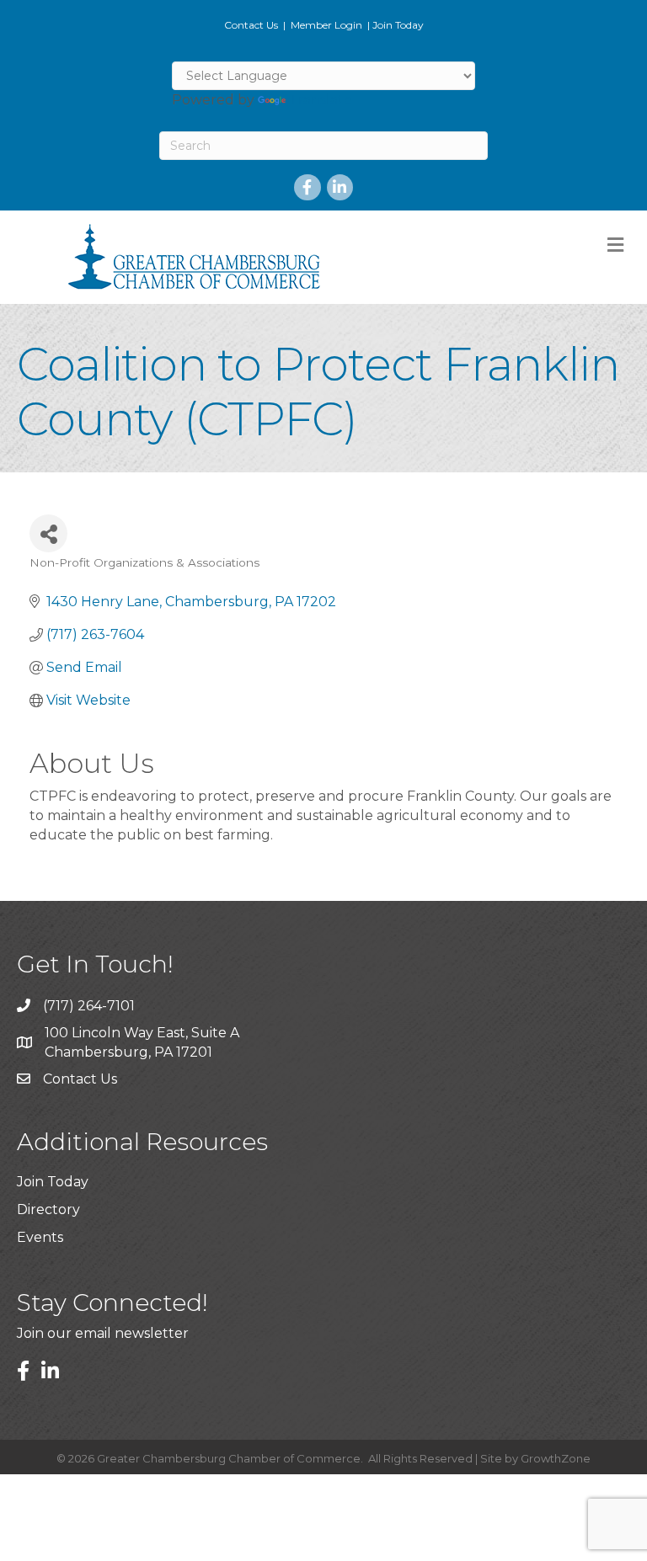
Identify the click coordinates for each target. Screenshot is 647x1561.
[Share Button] (48, 533)
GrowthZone (556, 1458)
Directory (48, 1209)
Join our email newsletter (103, 1333)
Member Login (326, 25)
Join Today (398, 25)
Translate (320, 100)
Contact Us (251, 25)
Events (40, 1237)
